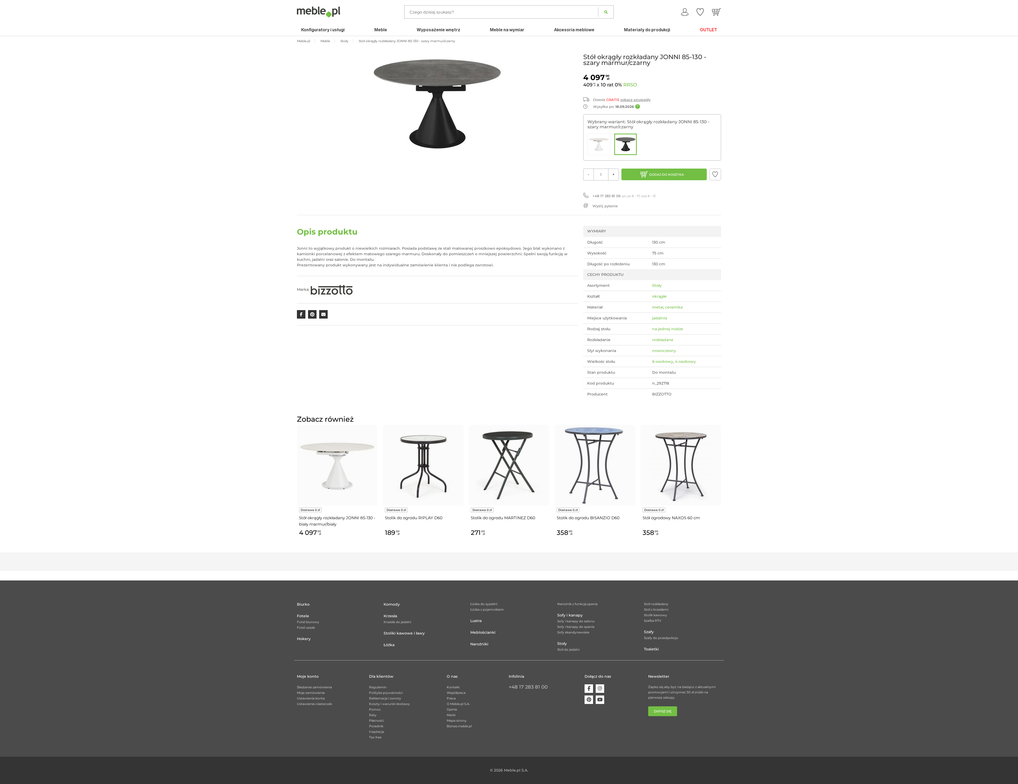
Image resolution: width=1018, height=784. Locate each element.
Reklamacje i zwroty (385, 698)
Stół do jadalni (568, 649)
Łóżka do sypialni (483, 604)
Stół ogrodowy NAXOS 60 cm (671, 517)
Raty (372, 715)
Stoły (657, 285)
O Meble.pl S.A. (458, 704)
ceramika (674, 307)
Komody (392, 604)
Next (722, 486)
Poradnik (376, 726)
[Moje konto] (684, 12)
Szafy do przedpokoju (661, 638)
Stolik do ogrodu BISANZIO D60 (588, 517)
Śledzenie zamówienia (314, 687)
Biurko (303, 604)
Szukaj (605, 12)
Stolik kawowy (655, 615)
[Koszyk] (716, 12)
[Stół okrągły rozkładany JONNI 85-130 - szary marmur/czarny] (625, 144)
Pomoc (375, 709)
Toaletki (651, 649)
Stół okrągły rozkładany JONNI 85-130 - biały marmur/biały (337, 521)
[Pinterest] (589, 699)
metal (657, 307)
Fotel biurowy (308, 622)
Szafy (649, 631)
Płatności (376, 721)
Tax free (375, 737)
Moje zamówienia (311, 693)
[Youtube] (600, 699)
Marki (451, 715)
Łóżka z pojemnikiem (487, 609)
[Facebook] (589, 688)
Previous (295, 486)
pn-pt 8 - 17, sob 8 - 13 (624, 196)
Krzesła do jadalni (397, 622)
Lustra (476, 620)
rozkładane (662, 339)
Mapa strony (457, 721)
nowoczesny (664, 350)
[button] (715, 174)
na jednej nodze (667, 329)
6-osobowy (662, 361)
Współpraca (456, 693)
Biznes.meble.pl (459, 726)
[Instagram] (600, 688)
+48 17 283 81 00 (528, 687)
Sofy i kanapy (570, 615)
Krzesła (390, 616)
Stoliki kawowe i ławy (404, 633)
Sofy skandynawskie (573, 632)
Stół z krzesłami (656, 609)
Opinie (452, 709)
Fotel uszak (306, 627)
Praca (451, 698)
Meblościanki (482, 632)
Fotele (303, 616)
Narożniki (479, 644)
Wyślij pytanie (605, 206)
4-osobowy (685, 361)
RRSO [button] (630, 85)
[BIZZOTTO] (331, 289)
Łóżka (389, 644)
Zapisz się (663, 711)
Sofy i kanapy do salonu (576, 621)
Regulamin (378, 687)
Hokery (304, 638)
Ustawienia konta (311, 698)
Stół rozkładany (656, 604)
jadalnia (659, 318)
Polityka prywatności (386, 693)
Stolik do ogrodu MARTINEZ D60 (503, 517)
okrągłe (659, 296)
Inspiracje (376, 732)
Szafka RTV (652, 621)
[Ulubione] (700, 12)
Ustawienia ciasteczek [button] (314, 704)
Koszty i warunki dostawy (389, 704)
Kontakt (453, 687)
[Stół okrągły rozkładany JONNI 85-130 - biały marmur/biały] (598, 144)
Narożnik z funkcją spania (577, 604)
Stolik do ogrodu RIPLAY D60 (413, 517)
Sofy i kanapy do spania (575, 627)
